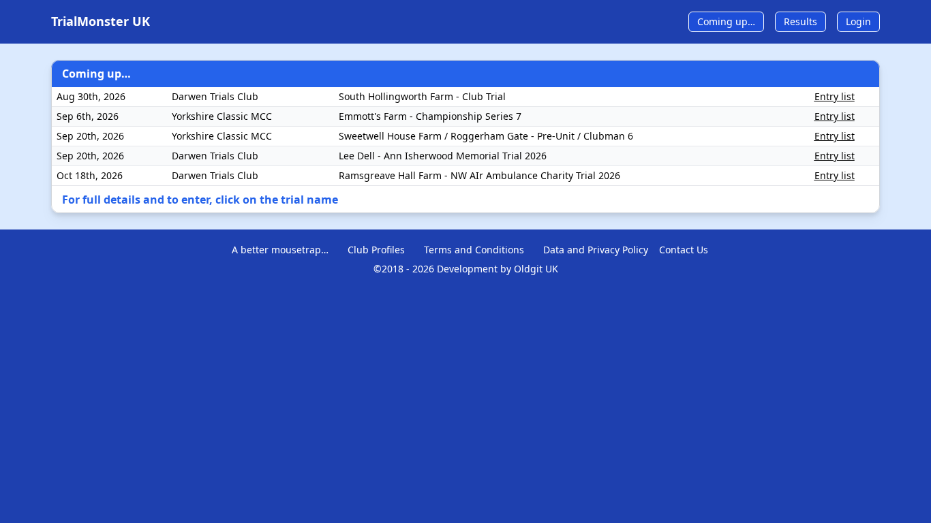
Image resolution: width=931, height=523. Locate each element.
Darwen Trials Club (215, 96)
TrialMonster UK (100, 21)
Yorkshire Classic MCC (222, 116)
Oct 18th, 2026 (90, 175)
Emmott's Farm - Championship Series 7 (430, 116)
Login (858, 21)
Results (800, 21)
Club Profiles (376, 249)
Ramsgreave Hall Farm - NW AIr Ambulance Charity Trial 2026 (479, 175)
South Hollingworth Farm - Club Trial (422, 96)
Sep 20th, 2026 (90, 135)
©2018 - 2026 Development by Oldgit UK (465, 268)
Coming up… (726, 21)
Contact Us (683, 249)
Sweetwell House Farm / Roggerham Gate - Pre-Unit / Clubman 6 (486, 135)
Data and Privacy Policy (595, 249)
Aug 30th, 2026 (91, 96)
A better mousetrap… (280, 249)
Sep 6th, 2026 (88, 116)
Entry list (834, 96)
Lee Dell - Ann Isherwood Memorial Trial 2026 (443, 155)
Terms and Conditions (474, 249)
